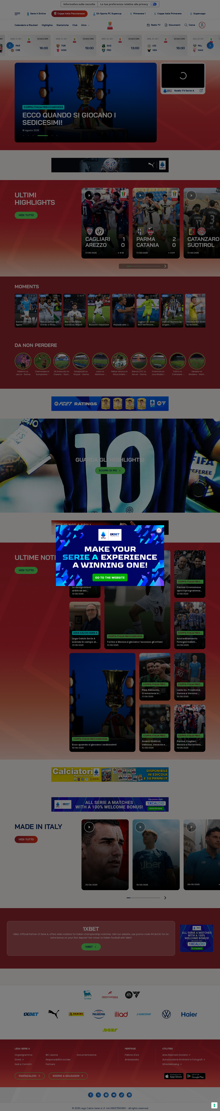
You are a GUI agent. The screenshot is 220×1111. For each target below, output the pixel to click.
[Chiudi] (159, 530)
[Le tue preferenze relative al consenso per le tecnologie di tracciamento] (214, 1105)
